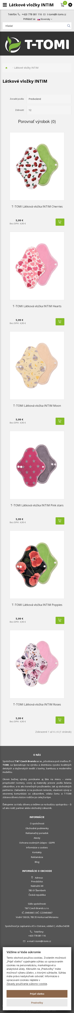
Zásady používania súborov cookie (27, 983)
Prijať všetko (37, 993)
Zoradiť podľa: (17, 98)
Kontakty (37, 852)
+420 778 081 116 (32, 14)
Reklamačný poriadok (37, 833)
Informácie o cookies (37, 847)
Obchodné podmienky (37, 828)
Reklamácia (37, 857)
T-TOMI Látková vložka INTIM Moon (37, 406)
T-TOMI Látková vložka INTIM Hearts (37, 306)
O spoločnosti (37, 823)
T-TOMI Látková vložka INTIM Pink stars (37, 505)
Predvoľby (37, 1002)
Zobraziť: (19, 110)
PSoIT (53, 1010)
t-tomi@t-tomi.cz (56, 14)
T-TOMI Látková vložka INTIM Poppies (37, 605)
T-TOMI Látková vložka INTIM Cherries (37, 206)
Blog (37, 861)
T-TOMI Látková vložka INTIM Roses (37, 704)
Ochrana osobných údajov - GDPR (37, 842)
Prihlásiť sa (29, 19)
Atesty (37, 837)
